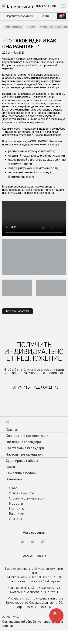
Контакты (17, 508)
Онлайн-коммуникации (27, 498)
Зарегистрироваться (19, 16)
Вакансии (16, 514)
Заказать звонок (34, 555)
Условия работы (22, 493)
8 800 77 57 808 (50, 577)
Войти (44, 16)
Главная (12, 429)
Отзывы (15, 519)
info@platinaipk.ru (48, 581)
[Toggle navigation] (63, 6)
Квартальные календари (25, 448)
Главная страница (13, 27)
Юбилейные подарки (22, 473)
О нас (13, 488)
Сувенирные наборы (22, 461)
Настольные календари (24, 454)
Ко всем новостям (17, 311)
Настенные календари (23, 442)
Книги (10, 467)
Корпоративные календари (27, 436)
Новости (31, 27)
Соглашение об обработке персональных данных (32, 624)
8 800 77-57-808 (46, 5)
